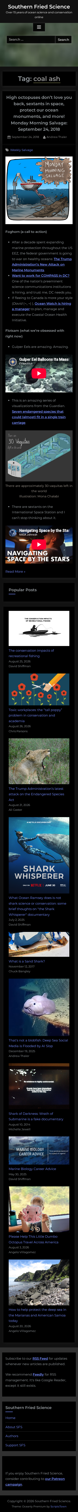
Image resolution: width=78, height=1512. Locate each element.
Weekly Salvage (21, 150)
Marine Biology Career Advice (32, 1169)
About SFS (13, 1427)
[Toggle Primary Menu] (39, 27)
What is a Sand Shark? (27, 961)
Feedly (38, 1374)
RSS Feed (40, 1358)
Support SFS (15, 1445)
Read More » (15, 572)
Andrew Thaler (57, 137)
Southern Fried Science (39, 6)
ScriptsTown (58, 1506)
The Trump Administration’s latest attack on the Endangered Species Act (36, 794)
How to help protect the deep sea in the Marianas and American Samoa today (37, 1315)
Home (10, 1418)
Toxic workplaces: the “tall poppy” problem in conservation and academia (35, 715)
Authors (11, 1436)
